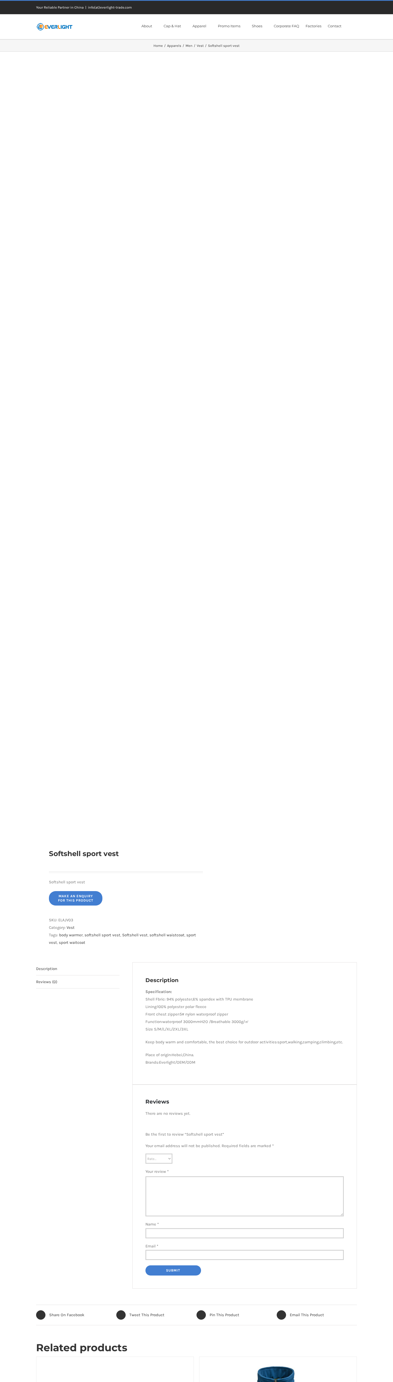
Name (152, 1224)
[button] (349, 25)
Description (46, 968)
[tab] (78, 968)
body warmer (71, 935)
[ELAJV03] (113, 450)
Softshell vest (135, 935)
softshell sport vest (102, 935)
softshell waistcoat (166, 935)
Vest (71, 927)
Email (151, 1246)
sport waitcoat (72, 942)
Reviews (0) (46, 981)
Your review (157, 1171)
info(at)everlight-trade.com (110, 7)
